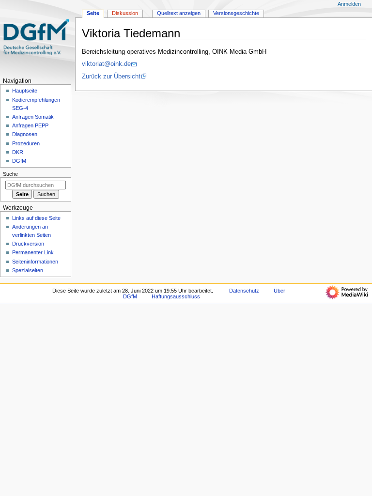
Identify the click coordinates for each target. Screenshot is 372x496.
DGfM (19, 161)
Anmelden (349, 4)
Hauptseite (24, 90)
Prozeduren (26, 143)
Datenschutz (244, 291)
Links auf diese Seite (36, 218)
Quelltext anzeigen (179, 13)
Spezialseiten (27, 270)
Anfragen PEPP (30, 125)
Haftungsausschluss (176, 296)
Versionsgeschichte (236, 13)
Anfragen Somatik (33, 117)
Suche (10, 174)
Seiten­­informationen (35, 261)
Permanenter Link (33, 252)
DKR (17, 152)
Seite (93, 13)
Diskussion (125, 13)
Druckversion (28, 244)
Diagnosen (24, 134)
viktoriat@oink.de (106, 64)
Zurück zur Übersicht (111, 76)
